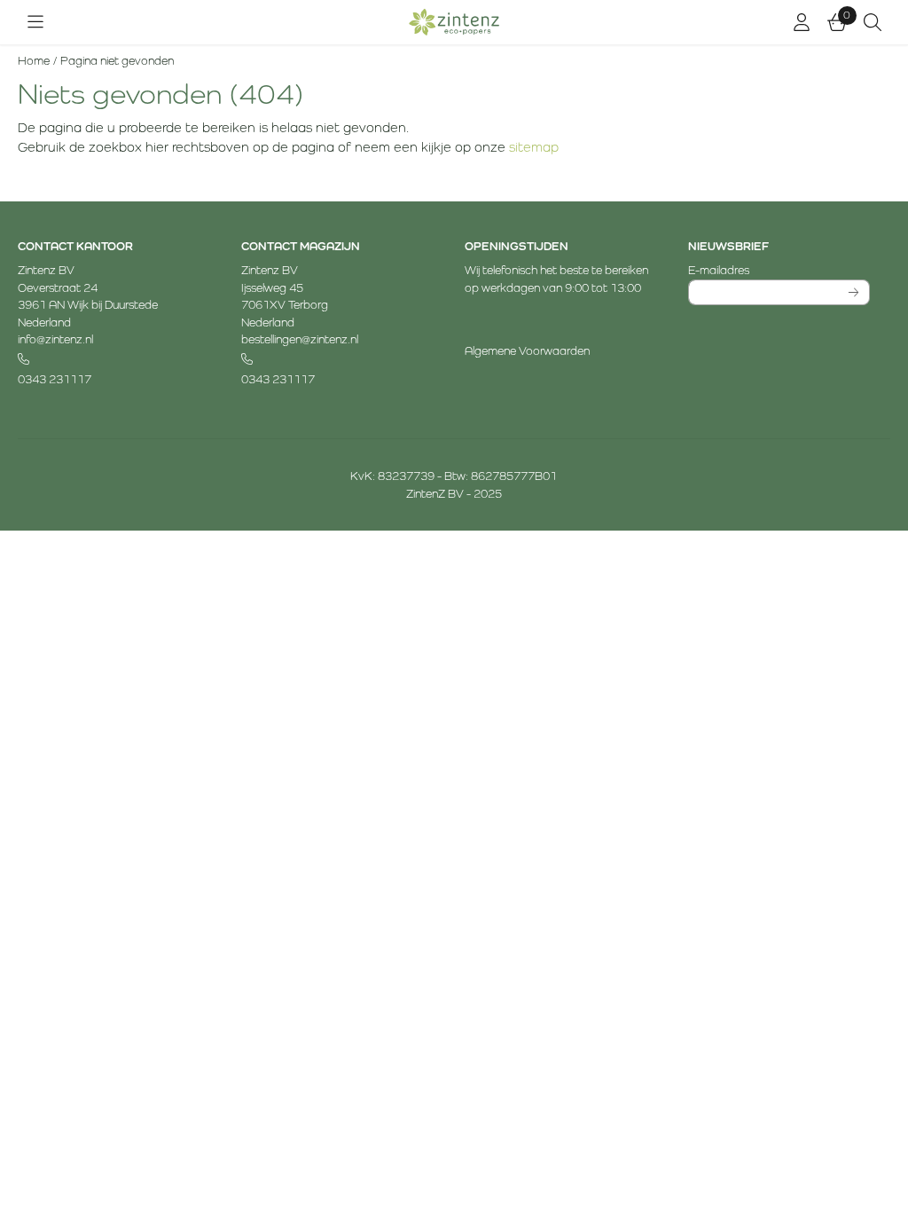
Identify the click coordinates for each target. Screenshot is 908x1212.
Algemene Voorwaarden (527, 351)
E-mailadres (779, 270)
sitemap (534, 146)
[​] (109, 360)
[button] (35, 22)
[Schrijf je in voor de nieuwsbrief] (853, 292)
